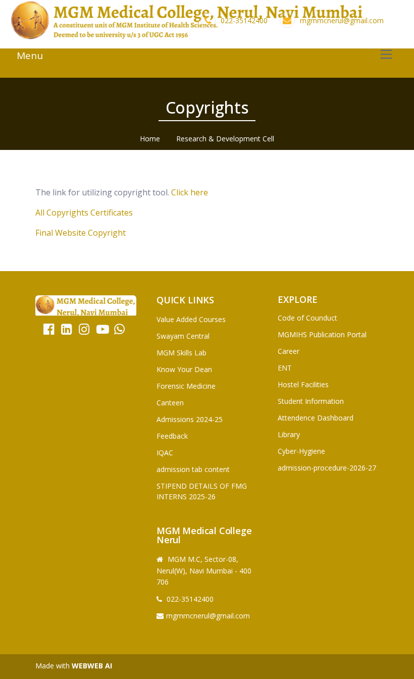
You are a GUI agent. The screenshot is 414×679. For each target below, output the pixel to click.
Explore (298, 299)
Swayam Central (183, 336)
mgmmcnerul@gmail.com (342, 20)
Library (289, 434)
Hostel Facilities (303, 384)
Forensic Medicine (186, 386)
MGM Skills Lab (181, 352)
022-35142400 (244, 20)
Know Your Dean (184, 369)
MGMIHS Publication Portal (322, 334)
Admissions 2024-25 (190, 419)
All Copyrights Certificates (84, 212)
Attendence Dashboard (315, 418)
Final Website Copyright (80, 232)
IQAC (165, 452)
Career (288, 351)
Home (150, 138)
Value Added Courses (191, 319)
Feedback (172, 436)
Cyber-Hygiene (301, 451)
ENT (285, 368)
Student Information (311, 401)
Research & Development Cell (225, 138)
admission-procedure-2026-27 (327, 468)
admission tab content (193, 469)
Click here (189, 192)
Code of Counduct (307, 318)
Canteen (170, 402)
